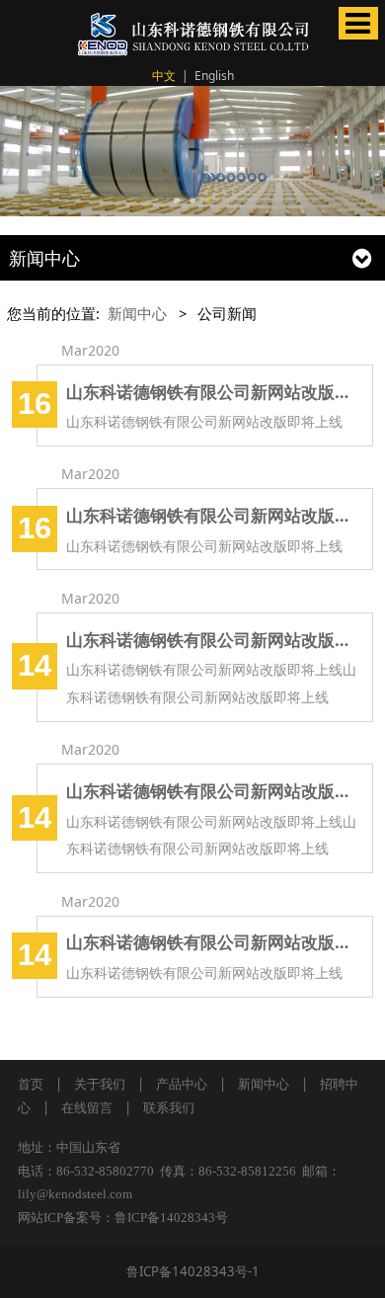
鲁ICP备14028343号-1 (193, 1271)
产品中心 (181, 1084)
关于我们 (99, 1084)
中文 (164, 75)
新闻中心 (137, 313)
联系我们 (168, 1107)
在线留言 (87, 1107)
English (214, 75)
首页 (30, 1084)
